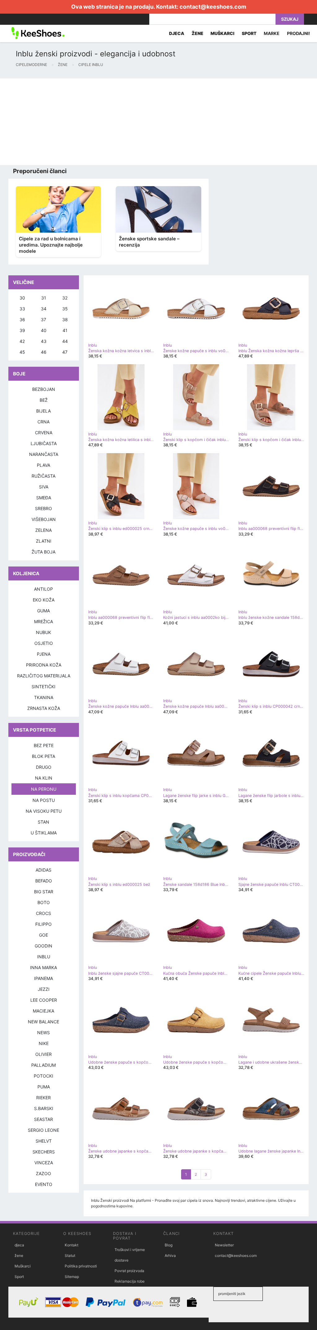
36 (22, 319)
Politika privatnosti (81, 1266)
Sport (19, 1276)
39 (22, 330)
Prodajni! (298, 33)
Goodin (43, 945)
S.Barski (43, 1108)
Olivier (43, 1054)
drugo (43, 767)
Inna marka (43, 967)
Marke (272, 33)
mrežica (43, 621)
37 (43, 319)
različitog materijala (43, 675)
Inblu (43, 956)
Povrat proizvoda (129, 1270)
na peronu (43, 789)
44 (65, 341)
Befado (43, 880)
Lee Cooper (43, 1000)
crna (43, 421)
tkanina (43, 697)
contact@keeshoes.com (213, 6)
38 (65, 319)
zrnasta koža (43, 708)
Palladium (43, 1065)
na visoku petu (44, 811)
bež (44, 400)
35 (65, 308)
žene (19, 1255)
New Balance (43, 1021)
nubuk (43, 632)
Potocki (43, 1075)
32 (64, 297)
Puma (43, 1086)
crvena (43, 432)
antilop (43, 589)
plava (43, 465)
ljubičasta (44, 443)
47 (64, 352)
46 (43, 352)
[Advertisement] (158, 121)
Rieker (43, 1097)
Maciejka (43, 1010)
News (43, 1032)
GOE (43, 935)
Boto (43, 902)
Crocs (43, 913)
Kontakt (71, 1245)
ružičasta (43, 476)
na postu (44, 800)
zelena (43, 530)
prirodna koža (43, 664)
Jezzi (44, 989)
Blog (168, 1245)
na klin (43, 778)
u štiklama (44, 832)
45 (22, 352)
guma (43, 610)
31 (43, 297)
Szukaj (289, 19)
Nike (44, 1043)
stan (43, 822)
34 (43, 308)
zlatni (43, 541)
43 (43, 341)
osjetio (43, 643)
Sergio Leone (43, 1130)
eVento (43, 1184)
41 (65, 330)
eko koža (43, 599)
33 (22, 308)
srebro (43, 508)
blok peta (43, 756)
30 (22, 297)
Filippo (43, 924)
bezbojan (43, 389)
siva (43, 486)
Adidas (43, 870)
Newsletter (224, 1245)
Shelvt (44, 1141)
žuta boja (43, 551)
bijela (43, 410)
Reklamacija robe (130, 1281)
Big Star (43, 891)
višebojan (44, 519)
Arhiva (170, 1255)
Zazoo (43, 1173)
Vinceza (43, 1162)
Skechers (44, 1151)
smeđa (43, 497)
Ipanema (43, 978)
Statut (70, 1255)
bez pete (44, 745)
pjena (43, 654)
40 (43, 330)
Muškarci (23, 1266)
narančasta (43, 454)
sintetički (43, 686)
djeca (19, 1245)
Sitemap (72, 1276)
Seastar (43, 1119)
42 (22, 341)
